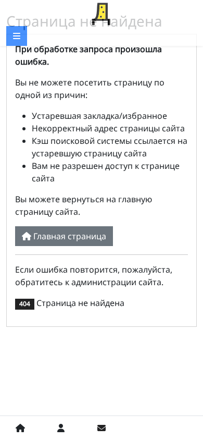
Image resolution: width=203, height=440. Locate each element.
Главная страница (68, 236)
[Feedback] (101, 428)
